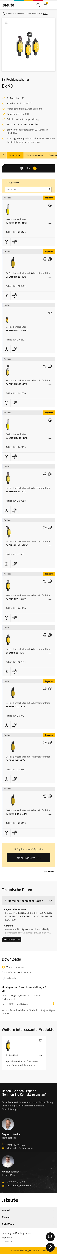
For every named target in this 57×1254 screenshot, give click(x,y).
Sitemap (6, 1217)
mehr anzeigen (9, 939)
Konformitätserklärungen (19, 972)
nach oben (49, 871)
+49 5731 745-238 (16, 1182)
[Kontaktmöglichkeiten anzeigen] (50, 1236)
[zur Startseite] (8, 5)
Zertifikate (11, 978)
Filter (30, 168)
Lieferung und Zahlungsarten (16, 1233)
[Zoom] (28, 45)
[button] (28, 900)
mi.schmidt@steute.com (19, 1185)
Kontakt (6, 1210)
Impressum (7, 1237)
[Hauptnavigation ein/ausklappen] (38, 5)
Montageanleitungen (16, 966)
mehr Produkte (25, 858)
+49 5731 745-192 (16, 1144)
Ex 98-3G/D (12, 1055)
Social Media (8, 1224)
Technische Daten (34, 155)
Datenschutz (8, 1241)
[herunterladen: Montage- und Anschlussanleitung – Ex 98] (53, 1003)
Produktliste (14, 155)
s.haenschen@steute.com (20, 1148)
